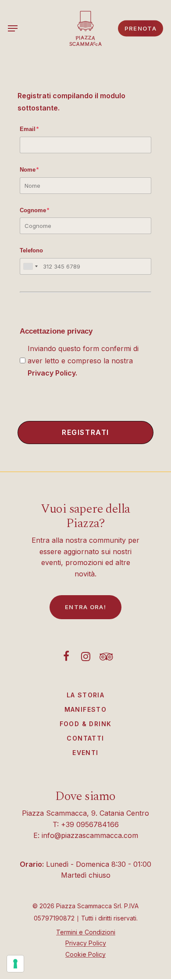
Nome (29, 169)
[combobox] (30, 266)
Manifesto (85, 709)
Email (29, 129)
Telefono (31, 250)
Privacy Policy (51, 373)
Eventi (85, 752)
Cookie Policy (85, 954)
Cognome (34, 210)
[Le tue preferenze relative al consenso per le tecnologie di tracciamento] (15, 963)
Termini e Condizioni (85, 932)
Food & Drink (86, 723)
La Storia (86, 695)
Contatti (85, 738)
